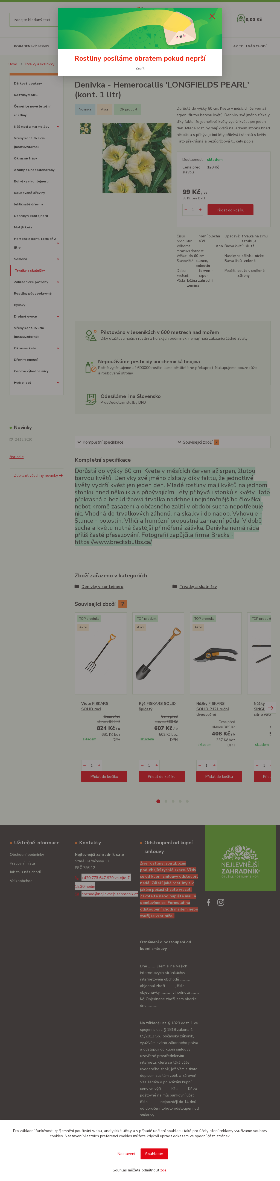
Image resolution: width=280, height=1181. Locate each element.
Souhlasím (154, 1153)
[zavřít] (212, 16)
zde (163, 1170)
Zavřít (140, 68)
